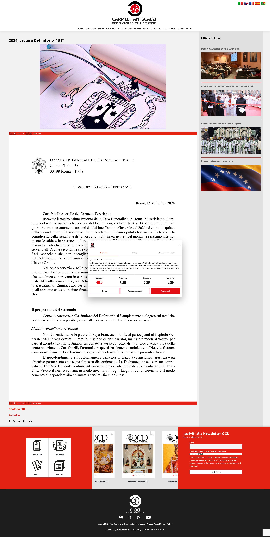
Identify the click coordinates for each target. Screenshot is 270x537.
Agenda (147, 29)
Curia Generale (107, 29)
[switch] (123, 282)
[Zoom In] (30, 133)
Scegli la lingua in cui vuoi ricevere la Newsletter (208, 451)
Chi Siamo (91, 29)
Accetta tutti (165, 291)
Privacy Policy (152, 524)
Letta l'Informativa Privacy (201, 457)
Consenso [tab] (103, 253)
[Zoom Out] (27, 133)
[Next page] (14, 133)
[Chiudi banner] (179, 245)
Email (192, 443)
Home (80, 29)
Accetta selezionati (135, 291)
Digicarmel (169, 29)
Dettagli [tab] (135, 253)
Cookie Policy (166, 524)
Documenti (134, 29)
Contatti (183, 29)
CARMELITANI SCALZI (134, 19)
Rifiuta (104, 291)
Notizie (122, 29)
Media (157, 29)
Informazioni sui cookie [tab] (166, 253)
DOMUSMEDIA (122, 530)
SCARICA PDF (17, 409)
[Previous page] (11, 133)
